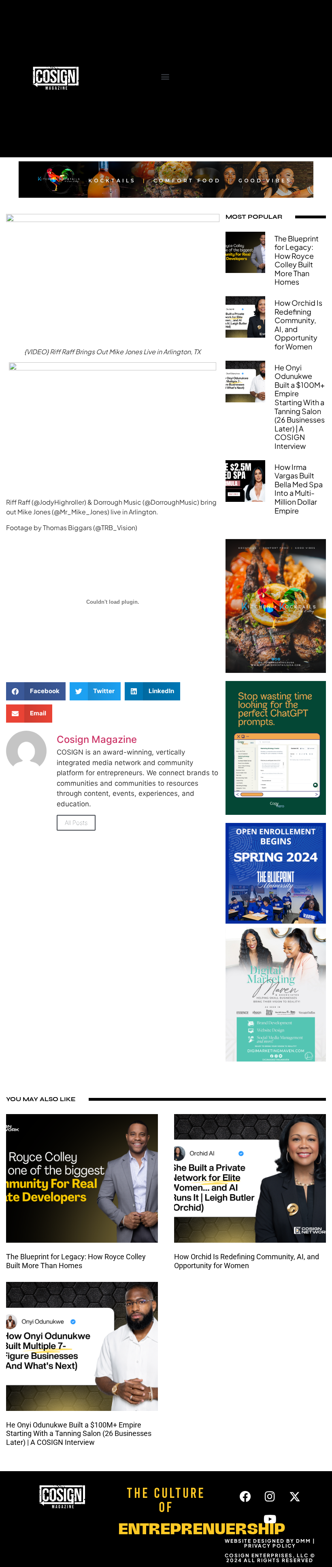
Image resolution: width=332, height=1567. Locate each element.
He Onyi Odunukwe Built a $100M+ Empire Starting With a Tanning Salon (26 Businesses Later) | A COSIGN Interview (300, 406)
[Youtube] (270, 1519)
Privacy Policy (270, 1546)
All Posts (76, 823)
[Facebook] (245, 1496)
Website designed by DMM (268, 1541)
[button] (165, 76)
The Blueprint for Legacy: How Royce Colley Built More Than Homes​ (297, 260)
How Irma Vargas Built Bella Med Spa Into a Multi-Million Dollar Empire (299, 488)
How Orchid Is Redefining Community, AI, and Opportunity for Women (298, 324)
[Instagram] (270, 1496)
